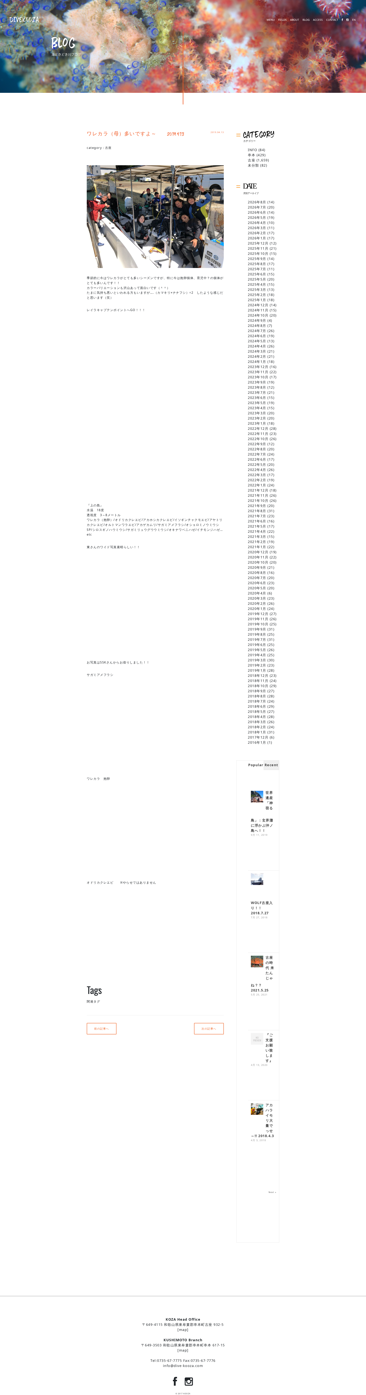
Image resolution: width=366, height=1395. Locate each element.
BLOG (306, 19)
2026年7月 (257, 207)
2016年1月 (257, 742)
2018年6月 (257, 706)
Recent (271, 765)
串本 (251, 155)
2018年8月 (257, 696)
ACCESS (318, 19)
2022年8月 (257, 449)
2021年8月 (257, 511)
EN (354, 19)
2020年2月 (257, 603)
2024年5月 (257, 341)
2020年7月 (257, 577)
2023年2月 (257, 418)
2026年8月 (257, 202)
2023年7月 (257, 392)
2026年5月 (257, 217)
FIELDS (282, 19)
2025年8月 (257, 264)
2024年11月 (258, 310)
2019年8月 (257, 634)
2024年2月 (257, 356)
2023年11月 (258, 372)
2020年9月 (257, 567)
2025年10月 (258, 253)
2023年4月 (257, 408)
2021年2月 (257, 541)
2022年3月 (257, 474)
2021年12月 (258, 490)
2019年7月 (257, 639)
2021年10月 (258, 500)
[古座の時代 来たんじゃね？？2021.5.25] (257, 962)
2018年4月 (257, 716)
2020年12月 (258, 552)
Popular (255, 765)
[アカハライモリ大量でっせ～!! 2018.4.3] (257, 1109)
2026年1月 (257, 238)
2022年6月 (257, 459)
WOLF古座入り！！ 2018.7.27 (262, 907)
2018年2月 (257, 727)
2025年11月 (258, 248)
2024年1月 (257, 361)
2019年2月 (257, 665)
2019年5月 (257, 649)
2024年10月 (258, 315)
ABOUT (294, 19)
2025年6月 (257, 274)
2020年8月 (257, 572)
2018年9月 (257, 691)
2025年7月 (257, 269)
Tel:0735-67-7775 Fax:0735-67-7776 (183, 1360)
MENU (271, 19)
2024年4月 (257, 346)
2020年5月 (257, 588)
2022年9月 (257, 444)
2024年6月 (257, 336)
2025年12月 (258, 243)
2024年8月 (257, 325)
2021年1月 (257, 547)
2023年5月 (257, 402)
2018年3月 (257, 722)
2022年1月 (257, 485)
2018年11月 (258, 680)
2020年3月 (257, 598)
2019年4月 (257, 655)
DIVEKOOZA (24, 19)
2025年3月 (257, 289)
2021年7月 (257, 516)
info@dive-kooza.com (183, 1365)
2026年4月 (257, 222)
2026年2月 (257, 233)
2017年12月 (258, 737)
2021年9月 (257, 505)
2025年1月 (257, 300)
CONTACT (332, 19)
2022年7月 (257, 454)
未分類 (253, 165)
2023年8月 (257, 387)
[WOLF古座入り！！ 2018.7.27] (257, 879)
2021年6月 (257, 521)
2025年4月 (257, 284)
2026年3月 (257, 227)
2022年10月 (258, 438)
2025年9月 (257, 258)
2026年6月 (257, 212)
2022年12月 (258, 428)
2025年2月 (257, 294)
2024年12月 (258, 305)
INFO (252, 150)
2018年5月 (257, 711)
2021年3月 (257, 536)
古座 (108, 148)
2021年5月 (257, 526)
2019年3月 (257, 660)
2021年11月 (258, 495)
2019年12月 (258, 613)
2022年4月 (257, 469)
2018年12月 (258, 675)
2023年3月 (257, 413)
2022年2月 (257, 480)
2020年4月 (257, 593)
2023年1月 (257, 423)
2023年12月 (258, 366)
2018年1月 (257, 732)
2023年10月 (258, 377)
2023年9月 (257, 382)
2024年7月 (257, 330)
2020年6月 (257, 583)
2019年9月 (257, 629)
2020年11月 (258, 557)
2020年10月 (258, 562)
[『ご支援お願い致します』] (257, 1039)
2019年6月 (257, 644)
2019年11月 (258, 619)
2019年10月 (258, 624)
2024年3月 (257, 351)
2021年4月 (257, 531)
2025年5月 (257, 279)
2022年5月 (257, 464)
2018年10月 (258, 685)
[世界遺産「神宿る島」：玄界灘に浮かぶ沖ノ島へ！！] (257, 797)
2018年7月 (257, 701)
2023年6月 (257, 397)
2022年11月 (258, 433)
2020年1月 (257, 608)
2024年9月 (257, 320)
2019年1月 (257, 670)
